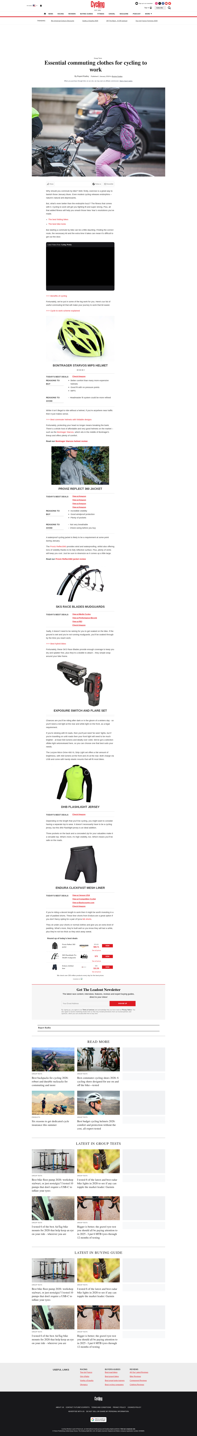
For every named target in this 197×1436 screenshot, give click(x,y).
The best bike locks (57, 224)
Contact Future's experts (77, 1407)
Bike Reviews (135, 1376)
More (147, 14)
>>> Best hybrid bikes (56, 644)
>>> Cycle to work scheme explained (63, 311)
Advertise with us (76, 1411)
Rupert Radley (83, 76)
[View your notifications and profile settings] (41, 5)
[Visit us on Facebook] (163, 3)
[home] (45, 14)
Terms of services (89, 1010)
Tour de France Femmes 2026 (147, 21)
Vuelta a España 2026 (90, 21)
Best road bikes (111, 1372)
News (50, 14)
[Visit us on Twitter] (159, 3)
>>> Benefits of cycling (56, 296)
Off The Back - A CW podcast (116, 21)
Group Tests (98, 58)
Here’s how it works (126, 81)
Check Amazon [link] (79, 376)
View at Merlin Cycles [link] (81, 614)
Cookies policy (134, 1407)
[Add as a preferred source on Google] (98, 1419)
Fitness (100, 14)
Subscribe (159, 8)
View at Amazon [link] (79, 496)
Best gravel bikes (112, 1376)
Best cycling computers (114, 1385)
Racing (61, 14)
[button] (80, 946)
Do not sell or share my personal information (107, 1411)
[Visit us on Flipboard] (169, 3)
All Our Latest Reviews (139, 1372)
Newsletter (110, 184)
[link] (55, 946)
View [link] (107, 946)
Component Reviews (138, 1381)
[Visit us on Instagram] (156, 3)
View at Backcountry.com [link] (83, 903)
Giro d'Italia (84, 1376)
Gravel (112, 14)
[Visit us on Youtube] (166, 3)
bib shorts (86, 919)
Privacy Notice (127, 1010)
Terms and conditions (101, 1407)
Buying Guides (86, 14)
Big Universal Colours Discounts (62, 21)
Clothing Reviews (137, 1385)
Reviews (72, 14)
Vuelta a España (86, 1381)
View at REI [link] (77, 622)
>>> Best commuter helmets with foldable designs (69, 419)
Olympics (84, 1385)
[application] (80, 266)
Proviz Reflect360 (58, 546)
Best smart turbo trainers (114, 1381)
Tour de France (86, 1372)
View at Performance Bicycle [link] (84, 618)
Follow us (98, 184)
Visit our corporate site (127, 1429)
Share (52, 184)
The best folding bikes (58, 219)
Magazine (124, 14)
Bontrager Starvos (65, 432)
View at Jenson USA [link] (81, 895)
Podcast (137, 14)
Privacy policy (119, 1407)
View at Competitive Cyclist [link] (84, 899)
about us (60, 1407)
